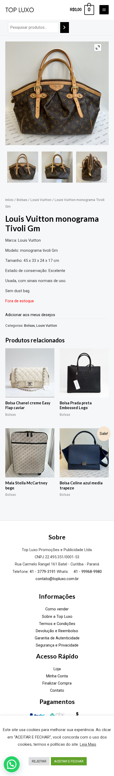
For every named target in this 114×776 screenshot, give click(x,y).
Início (9, 200)
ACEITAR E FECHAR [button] (69, 761)
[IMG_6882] (57, 167)
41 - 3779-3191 (43, 571)
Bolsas (22, 200)
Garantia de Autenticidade (57, 638)
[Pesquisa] (64, 27)
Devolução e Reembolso (57, 630)
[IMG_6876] (91, 167)
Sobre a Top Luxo (57, 616)
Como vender (57, 609)
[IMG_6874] (22, 167)
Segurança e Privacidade (57, 645)
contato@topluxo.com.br (57, 578)
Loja (57, 668)
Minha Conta (57, 676)
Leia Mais (88, 744)
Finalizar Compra (57, 683)
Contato (57, 690)
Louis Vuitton (40, 200)
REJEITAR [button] (39, 761)
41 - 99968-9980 (87, 571)
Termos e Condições (57, 623)
